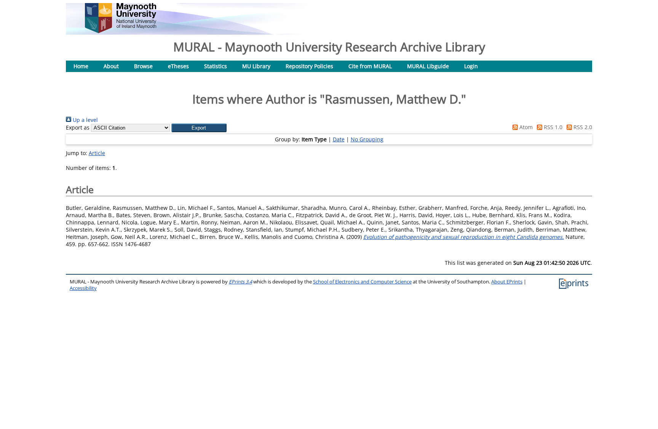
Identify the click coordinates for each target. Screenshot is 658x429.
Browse (143, 66)
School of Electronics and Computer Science (362, 282)
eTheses (178, 66)
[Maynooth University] (120, 31)
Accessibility (83, 288)
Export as (77, 127)
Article (97, 153)
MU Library (256, 66)
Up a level (84, 119)
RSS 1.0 (552, 127)
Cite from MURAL (370, 66)
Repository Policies (309, 66)
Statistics (215, 66)
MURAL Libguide (428, 66)
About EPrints (506, 282)
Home (80, 66)
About (111, 66)
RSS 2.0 (582, 127)
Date (339, 139)
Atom (525, 127)
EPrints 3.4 (240, 282)
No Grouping (367, 139)
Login (471, 66)
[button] (199, 127)
